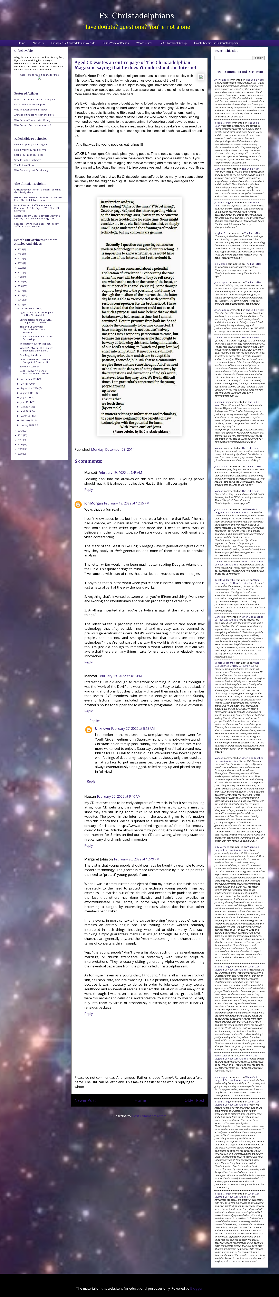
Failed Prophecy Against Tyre (30, 149)
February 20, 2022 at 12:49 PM (137, 859)
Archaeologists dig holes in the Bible (34, 114)
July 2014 (25, 397)
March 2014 (26, 415)
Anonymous (221, 79)
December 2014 (29, 308)
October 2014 (28, 383)
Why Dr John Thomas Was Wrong (32, 120)
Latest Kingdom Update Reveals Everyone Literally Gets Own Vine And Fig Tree (37, 217)
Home (21, 43)
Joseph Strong (222, 122)
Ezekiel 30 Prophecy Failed (29, 154)
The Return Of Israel (25, 165)
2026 (20, 249)
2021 (20, 272)
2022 (20, 267)
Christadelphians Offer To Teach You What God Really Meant (37, 191)
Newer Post (85, 1100)
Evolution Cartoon (29, 366)
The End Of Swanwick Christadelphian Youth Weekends (33, 329)
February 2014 (28, 420)
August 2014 (27, 392)
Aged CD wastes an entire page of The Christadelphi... (37, 314)
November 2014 (29, 379)
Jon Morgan (93, 503)
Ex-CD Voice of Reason (116, 43)
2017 (20, 290)
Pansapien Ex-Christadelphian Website (73, 43)
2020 (20, 276)
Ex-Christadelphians (136, 15)
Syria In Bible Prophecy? (27, 159)
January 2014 (27, 425)
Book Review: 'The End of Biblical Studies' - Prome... (35, 372)
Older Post (194, 1100)
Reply (88, 489)
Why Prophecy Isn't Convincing (31, 170)
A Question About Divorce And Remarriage (36, 338)
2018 (20, 286)
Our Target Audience (31, 355)
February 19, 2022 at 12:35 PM (127, 503)
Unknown (102, 728)
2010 (20, 444)
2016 (20, 295)
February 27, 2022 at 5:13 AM (133, 728)
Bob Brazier (220, 1055)
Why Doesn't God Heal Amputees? (32, 125)
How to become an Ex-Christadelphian (216, 43)
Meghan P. (220, 233)
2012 (20, 435)
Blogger (196, 1288)
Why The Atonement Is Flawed (31, 109)
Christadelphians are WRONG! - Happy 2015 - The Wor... (37, 321)
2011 (20, 439)
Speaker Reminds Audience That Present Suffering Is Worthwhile (36, 225)
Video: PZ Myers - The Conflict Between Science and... (36, 349)
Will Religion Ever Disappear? (35, 343)
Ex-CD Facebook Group (173, 43)
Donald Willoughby (224, 579)
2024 (20, 258)
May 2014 (25, 406)
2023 (20, 263)
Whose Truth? (144, 43)
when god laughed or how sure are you (235, 511)
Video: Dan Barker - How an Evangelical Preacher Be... (35, 361)
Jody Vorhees (221, 846)
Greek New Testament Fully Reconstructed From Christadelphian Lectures (38, 199)
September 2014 (29, 388)
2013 (20, 430)
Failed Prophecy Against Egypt (30, 144)
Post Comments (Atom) (149, 1116)
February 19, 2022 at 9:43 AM (120, 472)
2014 (20, 304)
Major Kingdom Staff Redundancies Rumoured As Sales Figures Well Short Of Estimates (36, 208)
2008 (20, 453)
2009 (20, 448)
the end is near (254, 79)
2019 (20, 281)
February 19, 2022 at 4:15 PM (120, 676)
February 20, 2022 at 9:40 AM (119, 796)
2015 (20, 299)
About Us (38, 43)
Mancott (218, 168)
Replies (94, 720)
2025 (20, 254)
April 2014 (26, 411)
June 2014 (25, 402)
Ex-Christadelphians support (29, 104)
